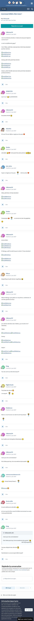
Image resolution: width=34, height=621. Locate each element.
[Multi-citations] (2, 84)
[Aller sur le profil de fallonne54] (3, 33)
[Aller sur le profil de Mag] (3, 367)
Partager (9, 588)
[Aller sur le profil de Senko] (3, 148)
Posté (11, 34)
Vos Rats (13, 20)
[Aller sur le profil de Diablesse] (3, 409)
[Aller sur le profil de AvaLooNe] (3, 502)
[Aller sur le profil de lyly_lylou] (3, 167)
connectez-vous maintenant (20, 570)
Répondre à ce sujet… (10, 578)
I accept (29, 610)
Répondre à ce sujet (17, 26)
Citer (6, 84)
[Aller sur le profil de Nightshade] (3, 386)
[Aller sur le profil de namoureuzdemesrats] (3, 475)
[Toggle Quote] (4, 533)
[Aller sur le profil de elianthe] (3, 130)
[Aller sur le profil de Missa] (3, 274)
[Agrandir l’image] (8, 97)
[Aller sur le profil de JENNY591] (3, 92)
